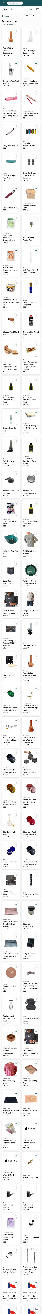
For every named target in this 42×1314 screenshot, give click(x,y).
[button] (37, 9)
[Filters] (27, 16)
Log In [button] (31, 9)
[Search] (11, 9)
